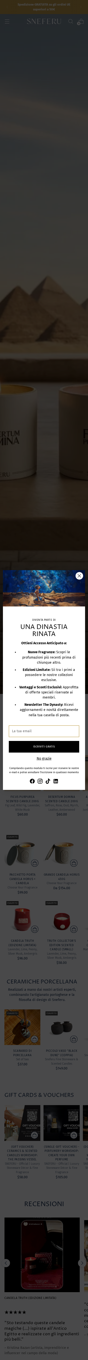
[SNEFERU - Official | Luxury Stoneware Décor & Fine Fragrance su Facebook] (32, 782)
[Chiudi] (79, 576)
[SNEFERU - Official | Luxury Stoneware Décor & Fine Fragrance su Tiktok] (48, 782)
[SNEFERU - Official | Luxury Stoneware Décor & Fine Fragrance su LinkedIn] (56, 782)
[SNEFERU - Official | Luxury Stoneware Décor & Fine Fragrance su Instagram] (40, 782)
